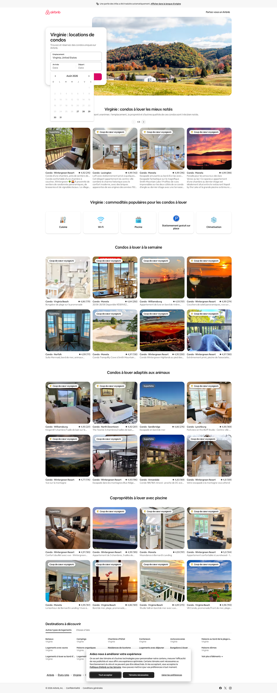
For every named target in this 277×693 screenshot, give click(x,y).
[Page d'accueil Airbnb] (53, 12)
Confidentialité (73, 688)
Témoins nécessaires (138, 675)
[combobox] (76, 57)
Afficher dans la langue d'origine (166, 3)
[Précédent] (133, 122)
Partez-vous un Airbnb (218, 12)
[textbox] (63, 68)
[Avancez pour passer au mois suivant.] (89, 76)
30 (55, 117)
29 (89, 111)
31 (61, 117)
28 (83, 111)
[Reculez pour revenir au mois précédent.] (55, 76)
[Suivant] (143, 122)
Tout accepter (105, 675)
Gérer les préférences (171, 675)
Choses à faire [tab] (83, 630)
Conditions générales (93, 688)
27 (78, 111)
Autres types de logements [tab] (59, 630)
